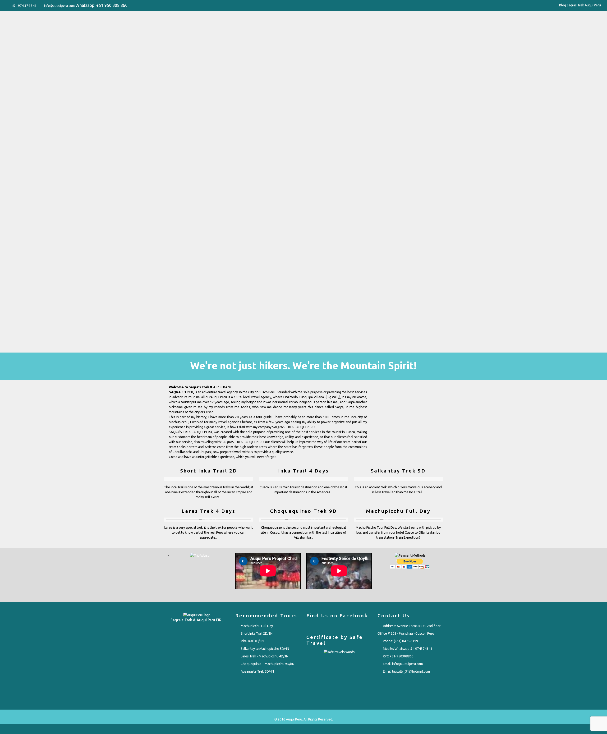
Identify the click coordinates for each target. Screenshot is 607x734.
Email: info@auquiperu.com (403, 664)
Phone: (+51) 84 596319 (400, 641)
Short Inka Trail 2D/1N (256, 633)
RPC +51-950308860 (398, 656)
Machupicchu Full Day (257, 626)
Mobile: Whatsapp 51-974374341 (407, 649)
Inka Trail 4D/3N (252, 641)
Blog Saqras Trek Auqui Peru (580, 5)
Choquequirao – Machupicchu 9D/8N (267, 664)
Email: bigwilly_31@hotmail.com (406, 671)
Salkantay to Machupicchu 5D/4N (265, 649)
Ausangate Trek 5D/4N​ (257, 671)
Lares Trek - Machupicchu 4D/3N (264, 656)
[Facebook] (550, 5)
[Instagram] (556, 5)
